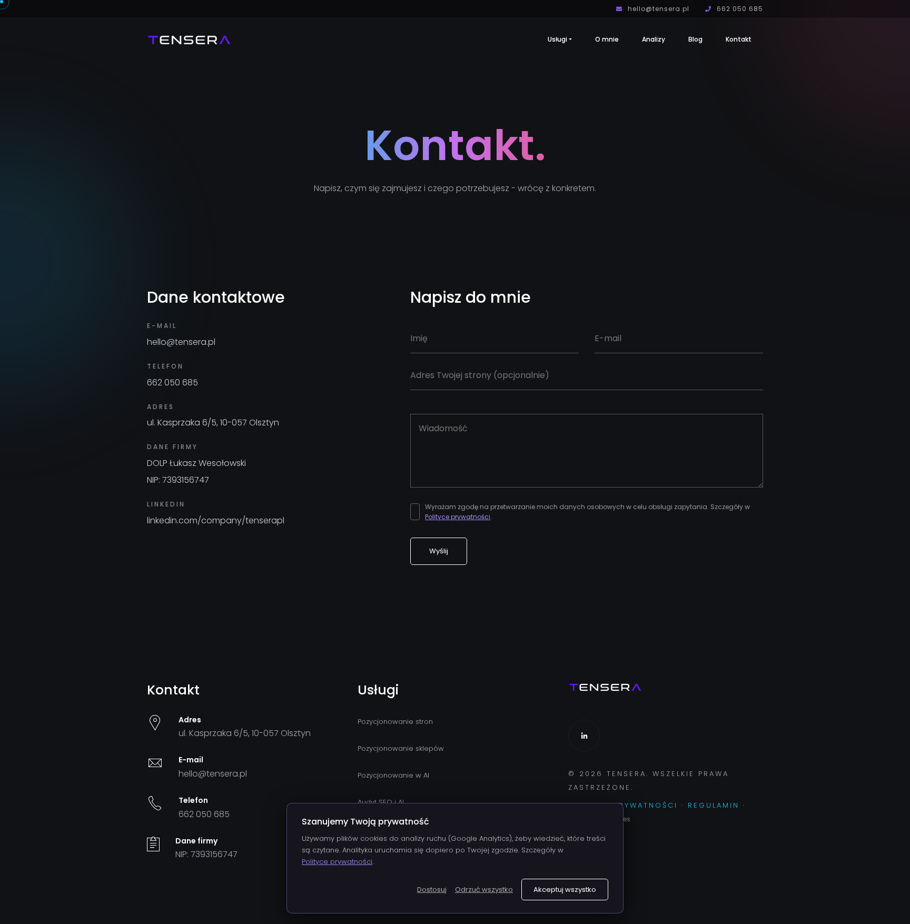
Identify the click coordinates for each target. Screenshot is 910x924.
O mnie (607, 39)
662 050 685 (739, 8)
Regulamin (713, 805)
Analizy (653, 39)
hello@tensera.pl (657, 8)
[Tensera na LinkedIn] (584, 735)
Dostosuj (432, 890)
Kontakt (738, 39)
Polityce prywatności (457, 516)
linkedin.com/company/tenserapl (215, 520)
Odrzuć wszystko (484, 890)
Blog (695, 39)
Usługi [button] (557, 39)
